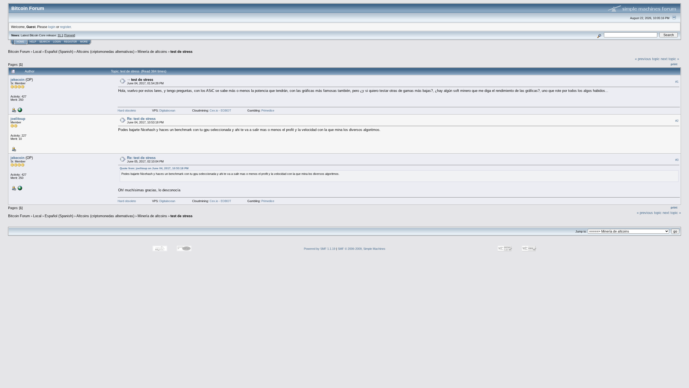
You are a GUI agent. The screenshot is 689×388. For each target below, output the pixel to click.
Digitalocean (167, 110)
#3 (677, 159)
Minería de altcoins (152, 52)
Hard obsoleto (127, 110)
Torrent (69, 35)
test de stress (181, 52)
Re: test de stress (141, 119)
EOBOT (226, 110)
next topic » (670, 59)
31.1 (60, 35)
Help (33, 41)
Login (57, 41)
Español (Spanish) (59, 52)
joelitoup (17, 119)
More (84, 41)
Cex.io (214, 110)
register (65, 27)
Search (44, 41)
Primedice (267, 110)
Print (674, 64)
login (51, 27)
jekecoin (17, 80)
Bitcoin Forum (19, 52)
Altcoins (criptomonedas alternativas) (105, 52)
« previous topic (647, 59)
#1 (677, 81)
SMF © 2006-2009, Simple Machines (361, 248)
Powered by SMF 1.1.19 (319, 248)
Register (70, 41)
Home (20, 41)
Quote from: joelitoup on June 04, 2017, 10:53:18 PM (154, 168)
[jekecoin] (19, 109)
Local (37, 52)
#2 (677, 120)
